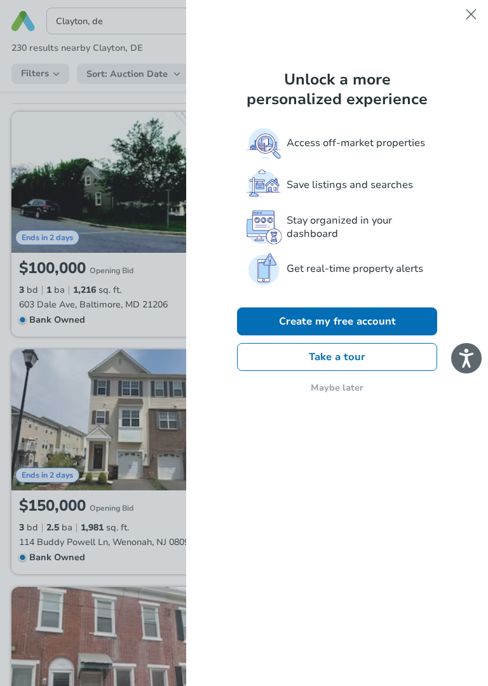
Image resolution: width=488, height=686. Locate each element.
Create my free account (337, 321)
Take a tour (337, 357)
